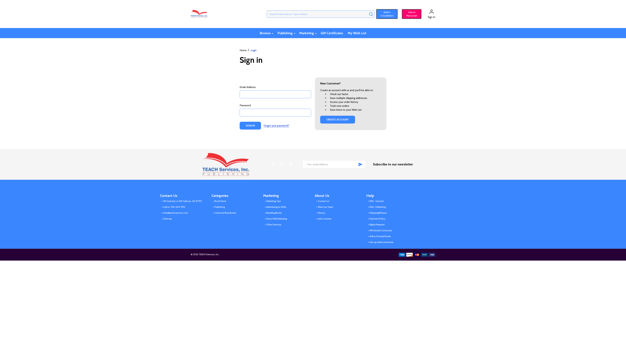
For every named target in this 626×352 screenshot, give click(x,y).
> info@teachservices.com (175, 212)
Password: (245, 105)
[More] (272, 33)
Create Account (337, 119)
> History (320, 212)
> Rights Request (376, 224)
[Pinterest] (290, 164)
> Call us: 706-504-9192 (173, 206)
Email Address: (248, 87)
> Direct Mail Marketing (276, 218)
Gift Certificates (332, 33)
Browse (265, 33)
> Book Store (219, 201)
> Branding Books (273, 212)
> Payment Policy (376, 218)
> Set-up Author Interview (380, 242)
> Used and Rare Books (224, 212)
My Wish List (357, 33)
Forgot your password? (276, 125)
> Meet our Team (324, 206)
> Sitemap (167, 218)
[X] (273, 164)
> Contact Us (322, 201)
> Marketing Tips (273, 201)
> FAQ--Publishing (377, 206)
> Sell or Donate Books (379, 236)
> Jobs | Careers (323, 218)
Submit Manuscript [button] (410, 14)
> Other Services (273, 224)
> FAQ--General (375, 201)
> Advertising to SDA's (275, 206)
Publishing (284, 33)
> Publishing (219, 206)
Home (243, 50)
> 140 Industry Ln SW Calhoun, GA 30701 (182, 201)
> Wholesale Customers (380, 230)
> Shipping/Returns (377, 212)
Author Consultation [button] (387, 14)
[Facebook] (281, 164)
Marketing (306, 33)
